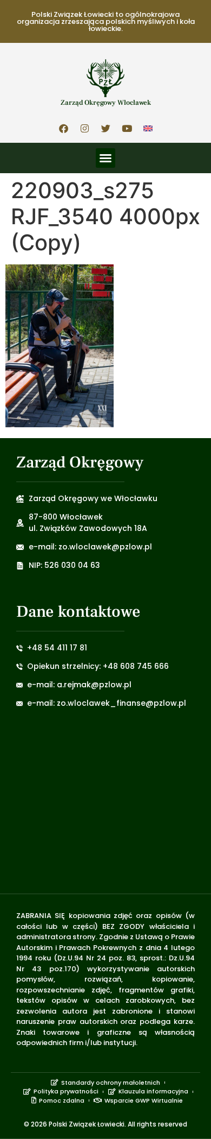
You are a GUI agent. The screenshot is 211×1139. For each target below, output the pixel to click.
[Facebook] (63, 128)
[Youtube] (126, 128)
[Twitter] (105, 128)
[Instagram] (84, 128)
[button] (105, 158)
